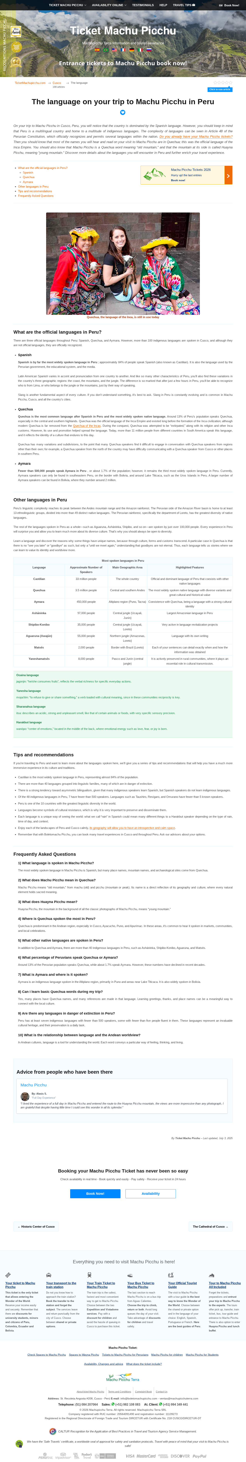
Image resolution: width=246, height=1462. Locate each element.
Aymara (28, 182)
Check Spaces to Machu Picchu (46, 1354)
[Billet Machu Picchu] (123, 50)
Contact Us (161, 1391)
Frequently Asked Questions (36, 195)
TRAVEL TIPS (182, 5)
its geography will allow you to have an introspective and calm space (132, 827)
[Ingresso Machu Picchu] (106, 50)
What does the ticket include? (144, 1363)
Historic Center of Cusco (36, 1226)
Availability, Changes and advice (103, 1363)
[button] (95, 1193)
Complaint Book (143, 1391)
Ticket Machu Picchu (123, 30)
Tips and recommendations (35, 191)
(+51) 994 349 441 (175, 1404)
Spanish (28, 172)
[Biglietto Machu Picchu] (141, 50)
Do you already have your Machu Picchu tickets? (196, 136)
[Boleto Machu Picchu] (97, 50)
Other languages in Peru (33, 186)
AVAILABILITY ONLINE (107, 5)
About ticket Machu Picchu (90, 1391)
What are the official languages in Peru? (42, 168)
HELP (163, 5)
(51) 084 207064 (86, 1404)
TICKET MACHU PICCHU (66, 5)
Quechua (28, 177)
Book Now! (231, 5)
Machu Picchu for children (167, 1354)
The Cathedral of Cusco (210, 1226)
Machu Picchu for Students (202, 1354)
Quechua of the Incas (87, 425)
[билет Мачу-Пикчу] (149, 50)
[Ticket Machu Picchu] (115, 50)
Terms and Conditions (119, 1391)
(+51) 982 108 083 (127, 1404)
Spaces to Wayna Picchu (84, 1354)
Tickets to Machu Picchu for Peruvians (125, 1354)
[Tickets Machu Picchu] (132, 50)
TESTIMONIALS (143, 5)
